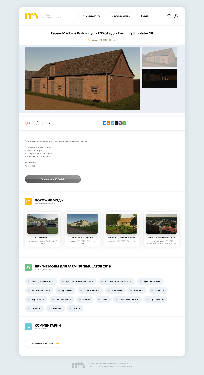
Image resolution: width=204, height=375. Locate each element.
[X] (116, 123)
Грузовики (67, 290)
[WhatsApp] (124, 123)
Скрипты (36, 308)
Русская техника (152, 281)
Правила (91, 366)
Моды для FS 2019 (98, 40)
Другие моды (157, 299)
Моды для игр (92, 16)
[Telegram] (112, 123)
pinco (98, 366)
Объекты (113, 40)
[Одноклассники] (108, 123)
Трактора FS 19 (92, 290)
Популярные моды (120, 16)
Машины (57, 308)
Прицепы (138, 290)
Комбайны (117, 290)
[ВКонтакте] (104, 123)
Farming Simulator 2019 (43, 281)
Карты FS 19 (38, 299)
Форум (144, 16)
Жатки (77, 308)
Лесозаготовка (63, 299)
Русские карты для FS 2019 (79, 281)
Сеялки (86, 299)
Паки (105, 299)
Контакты (128, 366)
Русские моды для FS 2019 (118, 281)
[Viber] (120, 123)
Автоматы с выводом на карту (112, 366)
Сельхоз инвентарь (129, 299)
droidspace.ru (112, 364)
